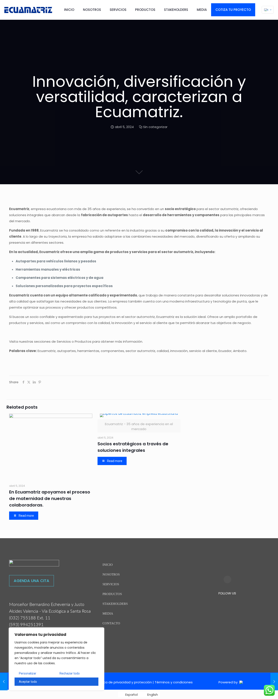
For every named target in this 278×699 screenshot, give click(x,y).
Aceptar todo (28, 681)
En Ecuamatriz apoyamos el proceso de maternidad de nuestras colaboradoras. (49, 498)
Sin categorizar (155, 127)
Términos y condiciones (174, 682)
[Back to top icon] (257, 690)
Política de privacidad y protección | (125, 682)
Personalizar (27, 673)
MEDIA (108, 613)
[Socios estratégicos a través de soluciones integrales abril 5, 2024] (4, 681)
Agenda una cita (31, 580)
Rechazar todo (70, 673)
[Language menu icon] (268, 10)
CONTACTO (111, 623)
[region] (56, 658)
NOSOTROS (111, 574)
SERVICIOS (111, 584)
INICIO (108, 564)
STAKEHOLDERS (115, 603)
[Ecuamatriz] (28, 10)
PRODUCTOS (112, 594)
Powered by (228, 682)
